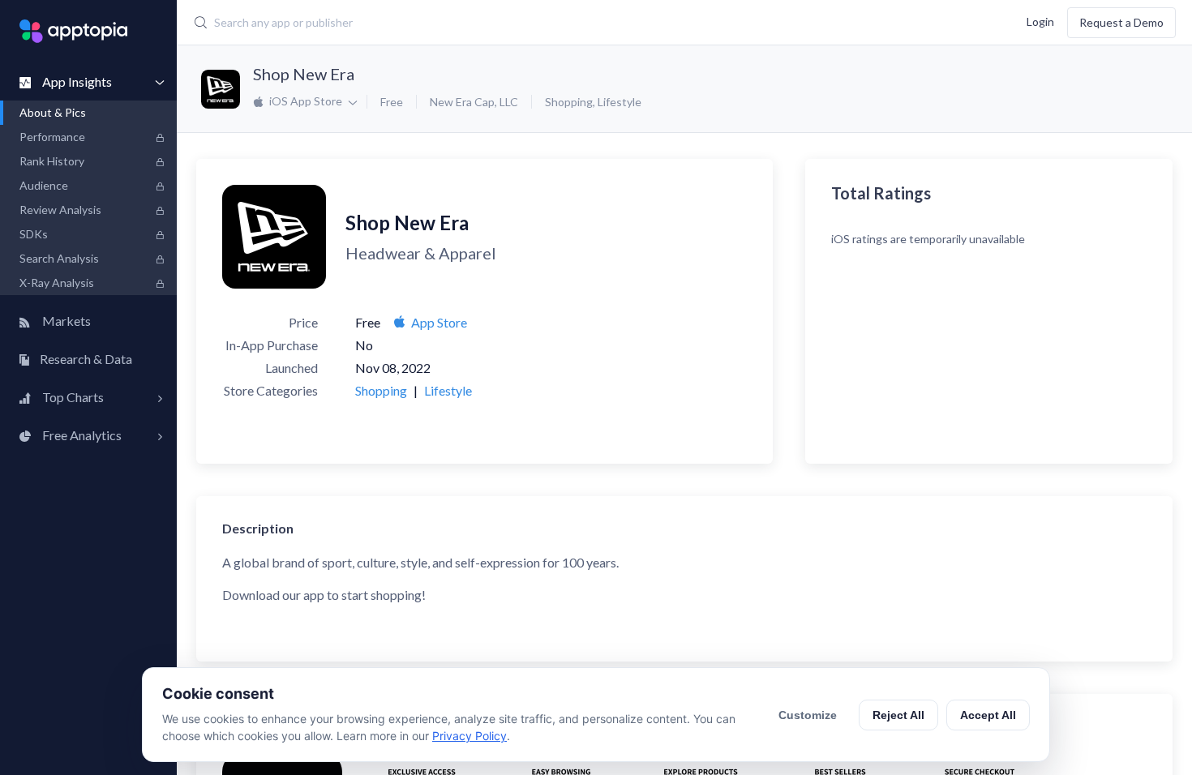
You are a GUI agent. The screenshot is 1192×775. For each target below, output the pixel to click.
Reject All (898, 715)
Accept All (988, 715)
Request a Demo (1121, 22)
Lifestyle (619, 102)
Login (1040, 21)
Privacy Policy (469, 736)
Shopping (569, 102)
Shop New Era (303, 73)
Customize (807, 715)
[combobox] (503, 22)
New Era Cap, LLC (474, 102)
